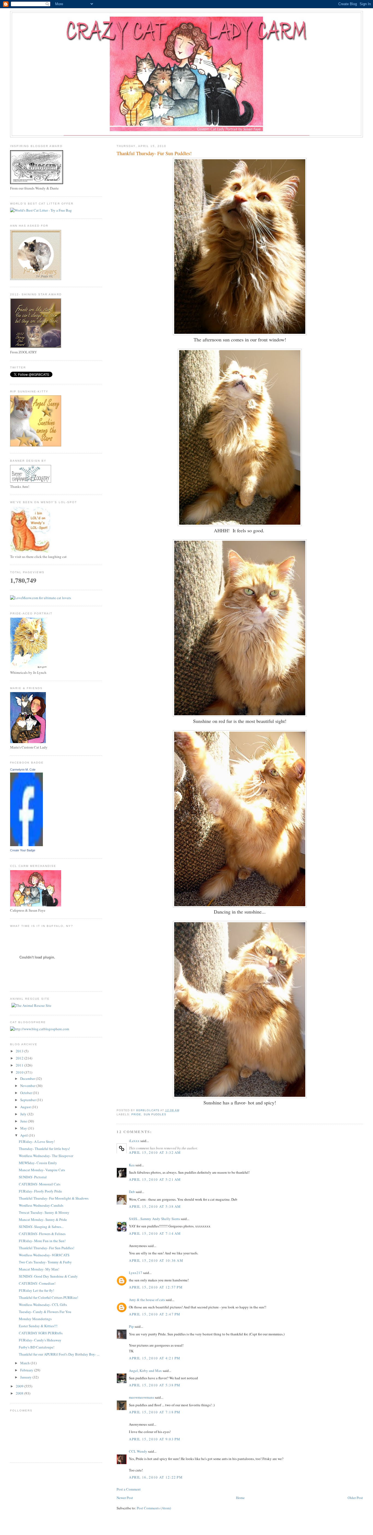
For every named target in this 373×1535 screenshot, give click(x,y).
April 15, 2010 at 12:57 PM (156, 1287)
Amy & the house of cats (147, 1299)
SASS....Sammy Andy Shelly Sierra (154, 1218)
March (25, 1362)
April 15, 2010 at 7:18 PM (154, 1412)
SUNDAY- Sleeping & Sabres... (41, 1226)
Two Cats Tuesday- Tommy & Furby (45, 1262)
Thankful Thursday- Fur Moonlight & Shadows (53, 1198)
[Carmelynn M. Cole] (26, 844)
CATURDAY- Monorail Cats (39, 1184)
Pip (131, 1326)
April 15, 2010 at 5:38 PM (154, 1385)
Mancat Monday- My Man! (39, 1269)
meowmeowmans (141, 1397)
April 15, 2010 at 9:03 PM (154, 1439)
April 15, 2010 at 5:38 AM (155, 1206)
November (28, 1085)
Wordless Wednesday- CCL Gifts (43, 1304)
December (28, 1078)
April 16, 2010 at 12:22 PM (156, 1477)
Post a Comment (129, 1489)
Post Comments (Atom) (154, 1508)
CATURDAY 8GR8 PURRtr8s (41, 1332)
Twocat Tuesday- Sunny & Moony (44, 1212)
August (26, 1106)
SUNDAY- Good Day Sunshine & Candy (48, 1276)
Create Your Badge (22, 850)
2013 (20, 1051)
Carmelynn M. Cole (22, 769)
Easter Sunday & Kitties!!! (38, 1325)
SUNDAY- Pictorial (33, 1176)
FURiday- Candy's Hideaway (40, 1340)
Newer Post (125, 1497)
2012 (20, 1058)
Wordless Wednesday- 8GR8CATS (44, 1254)
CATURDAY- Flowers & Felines (42, 1233)
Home (240, 1497)
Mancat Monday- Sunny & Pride (43, 1219)
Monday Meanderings (35, 1318)
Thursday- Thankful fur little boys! (44, 1148)
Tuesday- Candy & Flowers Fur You (45, 1311)
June (24, 1121)
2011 (20, 1065)
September (28, 1099)
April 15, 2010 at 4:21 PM (154, 1358)
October (26, 1092)
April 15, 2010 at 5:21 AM (155, 1179)
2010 (20, 1072)
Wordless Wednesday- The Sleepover (46, 1155)
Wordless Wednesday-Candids (41, 1205)
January (26, 1377)
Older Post (355, 1497)
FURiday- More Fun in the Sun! (42, 1240)
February (27, 1370)
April (24, 1135)
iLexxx (134, 1140)
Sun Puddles (155, 1114)
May (24, 1128)
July (23, 1114)
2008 (20, 1393)
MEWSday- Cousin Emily (38, 1162)
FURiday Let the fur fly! (36, 1290)
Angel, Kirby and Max (145, 1370)
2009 (20, 1386)
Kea (132, 1164)
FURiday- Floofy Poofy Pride (40, 1191)
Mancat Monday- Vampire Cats (42, 1169)
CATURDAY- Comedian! (37, 1283)
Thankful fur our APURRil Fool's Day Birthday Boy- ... (59, 1354)
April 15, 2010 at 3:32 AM (155, 1152)
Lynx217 (135, 1272)
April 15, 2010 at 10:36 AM (156, 1260)
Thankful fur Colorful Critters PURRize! (48, 1297)
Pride (136, 1114)
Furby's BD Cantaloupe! (36, 1347)
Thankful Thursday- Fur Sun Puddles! (46, 1247)
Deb (132, 1191)
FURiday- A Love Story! (37, 1141)
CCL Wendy (138, 1451)
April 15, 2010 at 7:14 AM (155, 1233)
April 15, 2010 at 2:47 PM (154, 1314)
